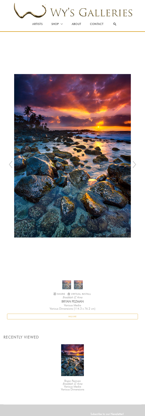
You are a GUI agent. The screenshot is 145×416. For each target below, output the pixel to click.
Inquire (72, 316)
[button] (57, 24)
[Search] (114, 24)
